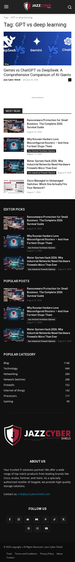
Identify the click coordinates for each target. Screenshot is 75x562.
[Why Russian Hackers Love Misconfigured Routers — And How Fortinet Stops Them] (14, 145)
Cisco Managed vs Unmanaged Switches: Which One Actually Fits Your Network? (47, 184)
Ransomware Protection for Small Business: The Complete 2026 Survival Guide (47, 124)
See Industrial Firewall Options (41, 172)
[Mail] (27, 519)
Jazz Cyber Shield (12, 79)
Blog (7, 64)
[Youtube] (46, 528)
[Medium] (36, 519)
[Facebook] (9, 519)
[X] (63, 519)
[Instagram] (18, 519)
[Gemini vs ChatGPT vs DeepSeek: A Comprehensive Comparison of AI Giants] (37, 49)
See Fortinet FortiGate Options (41, 151)
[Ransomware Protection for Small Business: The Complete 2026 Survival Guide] (14, 126)
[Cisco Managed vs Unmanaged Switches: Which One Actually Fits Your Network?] (14, 186)
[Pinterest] (45, 519)
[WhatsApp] (37, 528)
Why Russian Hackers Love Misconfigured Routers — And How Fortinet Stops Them (47, 143)
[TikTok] (54, 519)
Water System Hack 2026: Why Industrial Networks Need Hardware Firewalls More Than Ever (48, 164)
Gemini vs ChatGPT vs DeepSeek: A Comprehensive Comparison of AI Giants (37, 72)
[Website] (28, 528)
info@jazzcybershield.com (34, 494)
